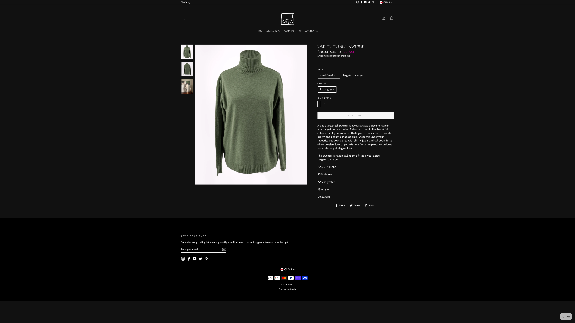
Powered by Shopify (287, 289)
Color (322, 83)
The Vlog (185, 2)
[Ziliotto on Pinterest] (206, 259)
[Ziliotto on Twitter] (200, 259)
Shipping (322, 55)
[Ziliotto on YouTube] (194, 259)
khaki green (327, 89)
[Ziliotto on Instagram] (183, 259)
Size (320, 69)
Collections (273, 31)
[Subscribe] (224, 249)
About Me (289, 31)
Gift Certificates (308, 31)
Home (259, 31)
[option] (251, 115)
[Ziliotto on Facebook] (189, 259)
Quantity (324, 98)
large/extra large (353, 75)
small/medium (328, 75)
